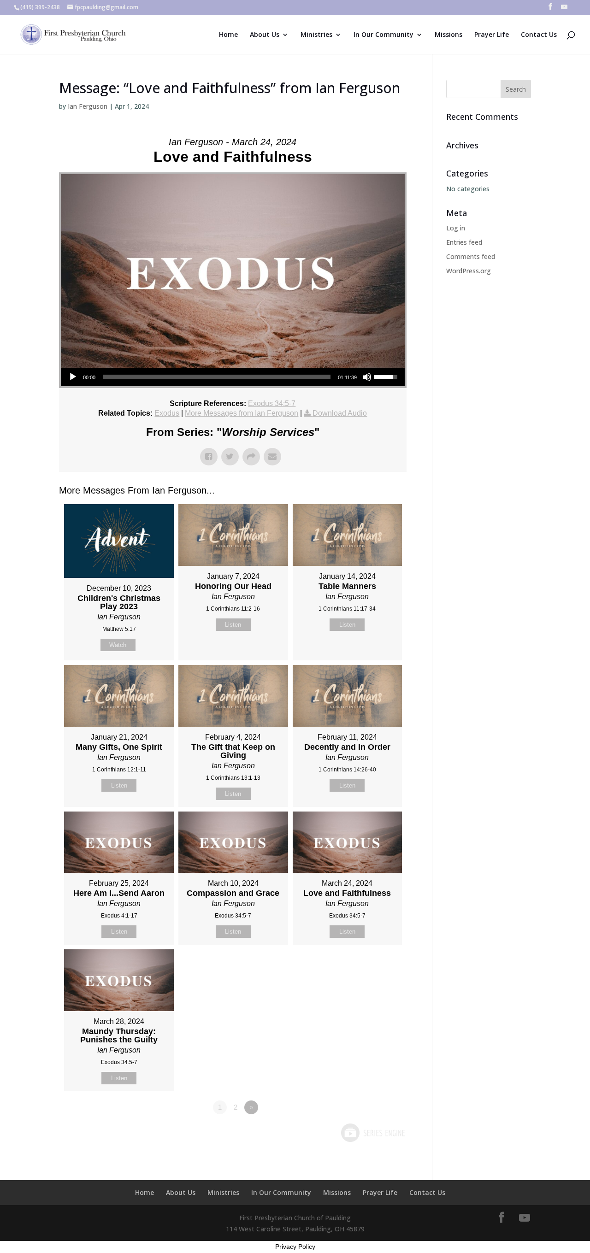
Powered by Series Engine (372, 1133)
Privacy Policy (295, 1246)
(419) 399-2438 (40, 7)
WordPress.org (468, 270)
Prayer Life (491, 35)
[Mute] (367, 377)
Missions (448, 35)
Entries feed (464, 242)
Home (228, 35)
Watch (117, 644)
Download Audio (340, 413)
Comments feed (470, 256)
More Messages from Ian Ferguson (241, 413)
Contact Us (539, 35)
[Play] (72, 377)
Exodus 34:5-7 (271, 403)
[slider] (216, 377)
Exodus (166, 413)
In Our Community (383, 35)
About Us (264, 35)
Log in (455, 228)
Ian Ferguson (87, 106)
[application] (233, 377)
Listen (233, 624)
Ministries (316, 35)
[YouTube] (564, 9)
